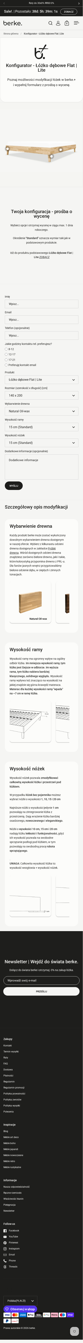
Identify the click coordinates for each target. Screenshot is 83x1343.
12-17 (11, 354)
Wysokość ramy (14, 419)
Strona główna (10, 33)
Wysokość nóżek (15, 435)
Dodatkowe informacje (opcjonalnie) (26, 451)
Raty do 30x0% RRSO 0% (41, 3)
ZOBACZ (69, 11)
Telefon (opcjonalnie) (17, 328)
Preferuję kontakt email (22, 365)
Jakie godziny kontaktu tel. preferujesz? (28, 343)
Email (8, 312)
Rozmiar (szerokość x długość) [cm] (26, 388)
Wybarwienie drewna (17, 403)
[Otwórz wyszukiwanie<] (51, 23)
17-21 (11, 359)
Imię (7, 296)
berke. (32, 1328)
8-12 (11, 349)
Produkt (9, 372)
